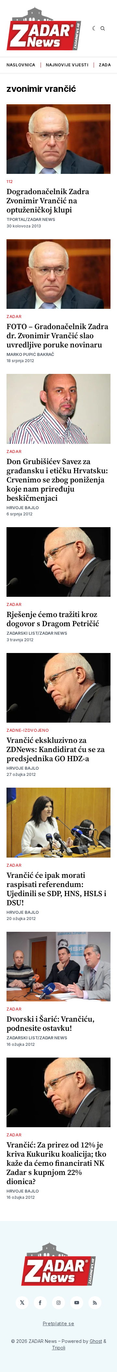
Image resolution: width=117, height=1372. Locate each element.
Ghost (96, 1341)
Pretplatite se (58, 1323)
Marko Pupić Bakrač (30, 354)
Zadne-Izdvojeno (27, 730)
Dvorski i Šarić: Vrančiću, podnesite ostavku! (50, 1023)
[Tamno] (95, 28)
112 (9, 181)
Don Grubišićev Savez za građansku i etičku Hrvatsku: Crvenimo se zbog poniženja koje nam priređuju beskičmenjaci (57, 479)
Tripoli (58, 1347)
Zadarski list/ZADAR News (36, 633)
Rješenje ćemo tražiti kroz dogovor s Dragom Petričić (52, 619)
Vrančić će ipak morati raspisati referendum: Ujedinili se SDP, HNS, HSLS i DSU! (56, 889)
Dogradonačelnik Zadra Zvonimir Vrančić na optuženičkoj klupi (47, 200)
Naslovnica (20, 64)
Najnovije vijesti (67, 64)
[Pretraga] (102, 28)
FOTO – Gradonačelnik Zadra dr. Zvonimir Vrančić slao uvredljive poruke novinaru (57, 335)
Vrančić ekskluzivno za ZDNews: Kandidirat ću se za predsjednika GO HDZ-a (55, 749)
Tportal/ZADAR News (30, 219)
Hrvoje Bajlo (22, 507)
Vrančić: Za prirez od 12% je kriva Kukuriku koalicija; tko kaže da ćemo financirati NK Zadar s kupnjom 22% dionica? (56, 1163)
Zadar (106, 64)
